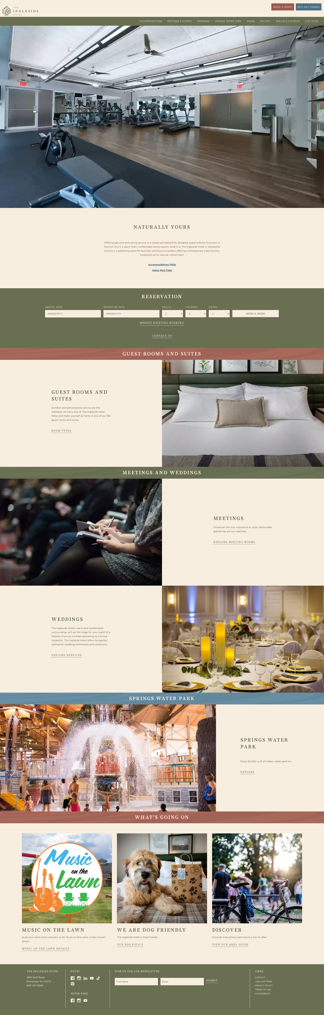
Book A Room (282, 7)
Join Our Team (263, 981)
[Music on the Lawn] (67, 878)
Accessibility (263, 993)
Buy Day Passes (308, 7)
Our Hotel (312, 21)
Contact (260, 977)
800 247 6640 (35, 985)
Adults (166, 307)
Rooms (213, 307)
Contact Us (162, 336)
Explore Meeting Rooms (234, 542)
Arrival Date (53, 307)
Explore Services (66, 655)
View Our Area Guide (230, 944)
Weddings (203, 21)
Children (191, 307)
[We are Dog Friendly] (162, 878)
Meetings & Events (179, 21)
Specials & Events (288, 21)
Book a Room (255, 313)
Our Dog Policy (130, 944)
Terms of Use (263, 989)
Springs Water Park (228, 21)
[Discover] (257, 878)
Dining (251, 21)
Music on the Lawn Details (46, 948)
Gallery (265, 21)
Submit (212, 980)
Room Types (61, 430)
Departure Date (114, 307)
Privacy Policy (264, 985)
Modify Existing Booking (162, 323)
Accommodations (150, 21)
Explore (247, 772)
